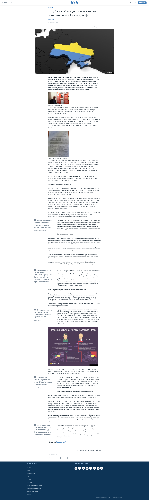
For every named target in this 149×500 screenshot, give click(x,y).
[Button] (97, 27)
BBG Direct (29, 482)
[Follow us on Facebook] (75, 468)
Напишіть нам (31, 473)
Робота (28, 470)
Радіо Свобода (52, 19)
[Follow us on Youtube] (83, 468)
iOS (28, 476)
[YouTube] (135, 2)
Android (29, 479)
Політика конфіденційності (34, 485)
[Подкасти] (98, 468)
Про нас (29, 467)
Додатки (29, 494)
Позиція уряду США (32, 491)
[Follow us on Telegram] (90, 468)
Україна (50, 7)
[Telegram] (130, 2)
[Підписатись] (101, 468)
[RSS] (94, 468)
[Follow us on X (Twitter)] (79, 468)
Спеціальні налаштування (34, 488)
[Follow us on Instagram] (87, 468)
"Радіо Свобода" (61, 442)
